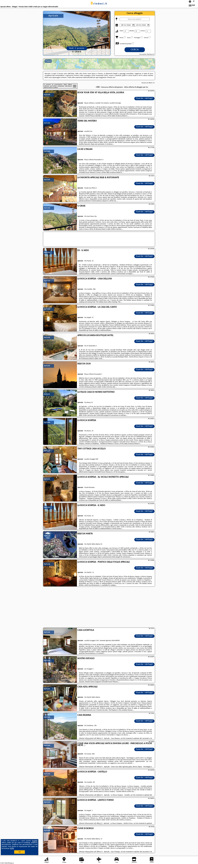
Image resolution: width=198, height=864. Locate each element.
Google (34, 841)
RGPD (12, 848)
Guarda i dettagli (144, 98)
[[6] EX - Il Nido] (60, 261)
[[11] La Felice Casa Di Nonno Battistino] (60, 403)
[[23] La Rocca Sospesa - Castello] (60, 782)
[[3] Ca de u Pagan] (60, 160)
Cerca (135, 49)
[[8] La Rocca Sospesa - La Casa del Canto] (60, 318)
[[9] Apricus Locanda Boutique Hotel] (60, 346)
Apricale (47, 95)
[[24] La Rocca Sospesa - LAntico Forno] (60, 811)
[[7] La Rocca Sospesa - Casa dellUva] (60, 289)
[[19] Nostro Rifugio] (60, 669)
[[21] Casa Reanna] (60, 726)
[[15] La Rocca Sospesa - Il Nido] (60, 516)
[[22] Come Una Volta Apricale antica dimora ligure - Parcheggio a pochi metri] (60, 754)
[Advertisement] (99, 607)
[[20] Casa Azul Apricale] (60, 697)
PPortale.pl (11, 863)
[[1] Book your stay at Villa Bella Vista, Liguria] (60, 103)
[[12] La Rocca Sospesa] (60, 431)
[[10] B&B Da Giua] (60, 374)
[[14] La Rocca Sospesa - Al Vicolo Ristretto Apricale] (60, 488)
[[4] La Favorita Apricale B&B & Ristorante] (60, 188)
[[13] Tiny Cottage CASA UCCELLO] (60, 459)
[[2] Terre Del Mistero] (60, 132)
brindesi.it (99, 3)
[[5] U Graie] (60, 217)
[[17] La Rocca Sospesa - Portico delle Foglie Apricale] (60, 573)
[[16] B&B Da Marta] (60, 544)
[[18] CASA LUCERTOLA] (60, 641)
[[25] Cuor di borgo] (60, 839)
